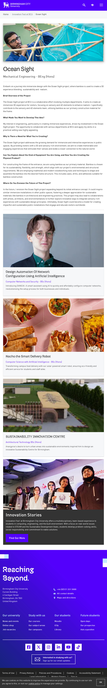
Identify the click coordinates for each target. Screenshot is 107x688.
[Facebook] (28, 647)
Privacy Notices (27, 673)
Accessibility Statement (90, 673)
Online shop (8, 626)
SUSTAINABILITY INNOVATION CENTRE (35, 436)
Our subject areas (37, 626)
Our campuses (35, 630)
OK (100, 682)
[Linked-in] (58, 647)
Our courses (34, 621)
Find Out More (17, 538)
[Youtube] (68, 647)
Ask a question (87, 630)
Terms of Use (8, 673)
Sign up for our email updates (57, 659)
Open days (85, 621)
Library (58, 630)
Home (5, 14)
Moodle (58, 621)
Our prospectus (88, 626)
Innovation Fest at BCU (22, 14)
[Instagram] (48, 647)
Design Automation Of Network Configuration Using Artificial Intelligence (35, 274)
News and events (11, 621)
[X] (38, 647)
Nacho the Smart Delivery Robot (28, 356)
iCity (57, 626)
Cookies (70, 673)
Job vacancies (9, 630)
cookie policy (34, 684)
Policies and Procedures (50, 673)
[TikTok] (78, 647)
